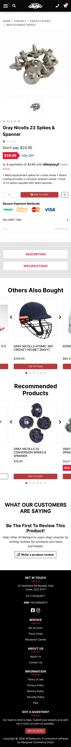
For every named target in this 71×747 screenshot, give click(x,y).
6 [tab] (45, 373)
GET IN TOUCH (35, 731)
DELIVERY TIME (12, 219)
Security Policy (35, 696)
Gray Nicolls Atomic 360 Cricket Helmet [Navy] (33, 347)
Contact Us (35, 662)
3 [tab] (34, 373)
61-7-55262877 (35, 595)
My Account (35, 627)
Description (36, 254)
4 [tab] (37, 373)
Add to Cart (41, 194)
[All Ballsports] (35, 6)
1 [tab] (26, 373)
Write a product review (37, 554)
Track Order (35, 633)
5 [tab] (41, 373)
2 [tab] (30, 373)
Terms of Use (35, 679)
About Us (35, 656)
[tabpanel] (35, 333)
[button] (64, 195)
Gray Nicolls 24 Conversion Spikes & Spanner (30, 452)
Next (60, 317)
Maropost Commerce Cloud (37, 742)
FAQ (35, 702)
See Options (35, 366)
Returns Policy (35, 691)
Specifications (35, 266)
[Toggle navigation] (5, 6)
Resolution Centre (35, 639)
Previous (11, 317)
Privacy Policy (35, 685)
